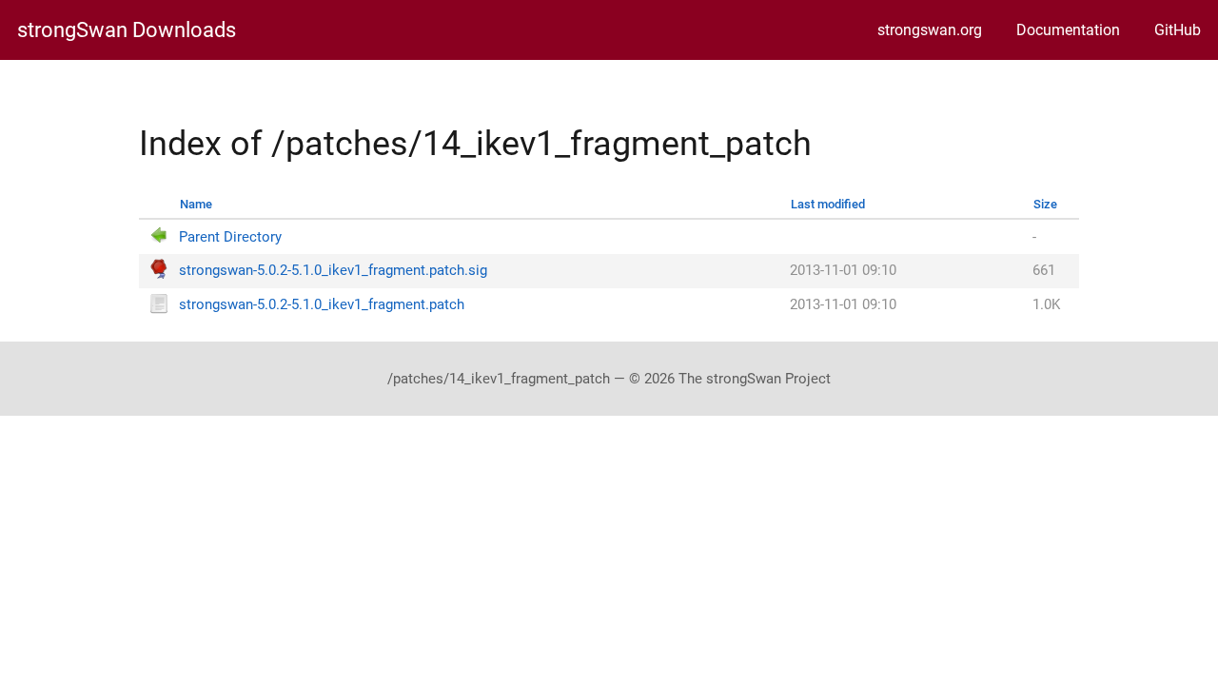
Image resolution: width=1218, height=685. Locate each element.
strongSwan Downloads (126, 30)
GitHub (1177, 30)
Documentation (1068, 30)
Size (1045, 204)
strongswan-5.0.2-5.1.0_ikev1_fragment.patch (321, 305)
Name (196, 204)
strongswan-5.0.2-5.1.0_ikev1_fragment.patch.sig (333, 271)
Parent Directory (230, 237)
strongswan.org (929, 30)
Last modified (828, 204)
